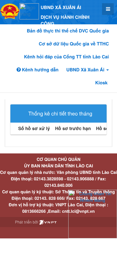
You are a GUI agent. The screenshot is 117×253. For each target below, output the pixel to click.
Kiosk (101, 82)
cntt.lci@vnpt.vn (78, 211)
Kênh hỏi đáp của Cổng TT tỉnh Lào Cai (66, 57)
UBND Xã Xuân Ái (86, 69)
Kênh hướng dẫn (39, 69)
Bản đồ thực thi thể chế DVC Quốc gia (68, 31)
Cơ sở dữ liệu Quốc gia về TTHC (74, 44)
